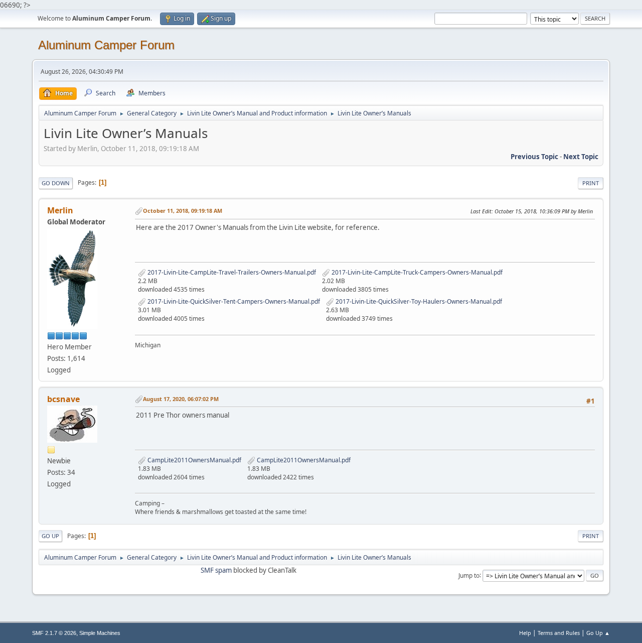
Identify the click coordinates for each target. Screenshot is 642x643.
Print (590, 183)
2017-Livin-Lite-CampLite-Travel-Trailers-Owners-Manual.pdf (231, 272)
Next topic (580, 156)
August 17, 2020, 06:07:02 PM (181, 399)
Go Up (50, 536)
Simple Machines (99, 633)
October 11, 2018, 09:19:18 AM (182, 210)
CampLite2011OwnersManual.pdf (193, 460)
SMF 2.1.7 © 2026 (54, 633)
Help (525, 632)
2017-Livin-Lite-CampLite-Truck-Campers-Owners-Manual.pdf (416, 272)
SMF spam (216, 570)
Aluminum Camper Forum (106, 45)
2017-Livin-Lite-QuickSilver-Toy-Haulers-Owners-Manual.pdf (418, 301)
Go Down (56, 183)
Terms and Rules (559, 632)
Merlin (60, 210)
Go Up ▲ (598, 632)
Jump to (468, 575)
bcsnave (63, 399)
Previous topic (534, 156)
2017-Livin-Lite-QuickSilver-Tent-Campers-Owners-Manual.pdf (233, 301)
